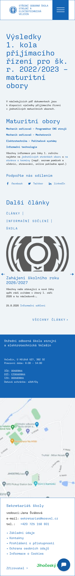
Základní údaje (22, 532)
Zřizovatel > (17, 568)
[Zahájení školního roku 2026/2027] (37, 256)
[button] (3, 274)
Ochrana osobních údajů (29, 548)
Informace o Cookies (26, 553)
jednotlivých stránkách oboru (41, 156)
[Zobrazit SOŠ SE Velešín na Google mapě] (37, 448)
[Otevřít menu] (60, 10)
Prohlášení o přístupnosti (31, 543)
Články (13, 213)
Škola (12, 228)
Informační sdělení (27, 221)
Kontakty (16, 538)
